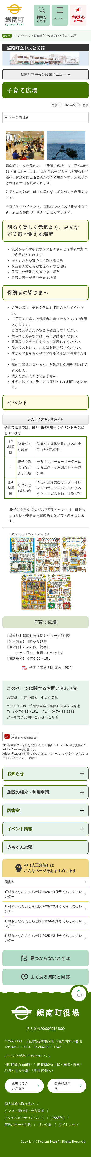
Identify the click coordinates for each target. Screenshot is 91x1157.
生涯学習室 (29, 698)
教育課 (12, 698)
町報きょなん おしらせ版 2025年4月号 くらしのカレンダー (43, 894)
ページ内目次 (18, 117)
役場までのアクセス (20, 1085)
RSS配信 (57, 1118)
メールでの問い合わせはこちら (27, 1056)
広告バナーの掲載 (18, 1125)
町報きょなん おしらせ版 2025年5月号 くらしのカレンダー (43, 923)
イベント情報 (19, 828)
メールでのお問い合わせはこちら (33, 717)
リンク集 (44, 1125)
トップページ (22, 35)
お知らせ (15, 773)
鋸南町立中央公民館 (46, 35)
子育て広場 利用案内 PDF (50, 667)
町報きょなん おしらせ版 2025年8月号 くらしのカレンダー (43, 938)
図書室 (13, 810)
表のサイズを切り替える (45, 419)
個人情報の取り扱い (19, 1104)
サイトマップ (68, 1125)
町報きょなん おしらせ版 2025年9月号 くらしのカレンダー (43, 908)
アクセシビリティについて (24, 1118)
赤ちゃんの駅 (19, 847)
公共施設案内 (62, 1085)
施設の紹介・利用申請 (28, 792)
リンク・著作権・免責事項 (24, 1111)
